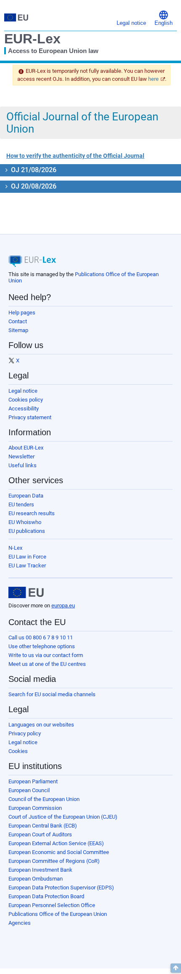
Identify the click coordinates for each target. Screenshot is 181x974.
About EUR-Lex (25, 447)
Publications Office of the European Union (57, 914)
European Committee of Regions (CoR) (54, 861)
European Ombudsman (35, 879)
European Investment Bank (40, 870)
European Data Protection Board (46, 896)
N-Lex (15, 548)
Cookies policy (25, 400)
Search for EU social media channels (52, 694)
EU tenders (21, 504)
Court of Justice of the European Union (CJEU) (62, 817)
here (153, 79)
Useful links (22, 465)
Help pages (21, 312)
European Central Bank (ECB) (42, 825)
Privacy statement (29, 417)
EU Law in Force (27, 557)
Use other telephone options (41, 646)
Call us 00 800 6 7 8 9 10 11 (40, 637)
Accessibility (23, 408)
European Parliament (33, 781)
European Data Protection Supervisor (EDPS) (61, 887)
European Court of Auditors (40, 834)
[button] (163, 17)
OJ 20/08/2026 (32, 186)
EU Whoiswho (24, 522)
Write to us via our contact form (45, 655)
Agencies (19, 923)
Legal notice (22, 391)
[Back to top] (175, 968)
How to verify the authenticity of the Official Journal (75, 155)
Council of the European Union (44, 799)
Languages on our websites (41, 724)
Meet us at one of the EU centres (47, 664)
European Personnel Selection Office (51, 905)
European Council (29, 790)
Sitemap (18, 330)
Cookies (18, 751)
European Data (25, 495)
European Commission (35, 808)
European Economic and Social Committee (58, 852)
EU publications (26, 531)
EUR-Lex (32, 38)
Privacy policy (24, 733)
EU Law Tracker (27, 565)
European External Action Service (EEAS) (56, 843)
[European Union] (26, 593)
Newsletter (21, 456)
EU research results (31, 513)
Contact (17, 321)
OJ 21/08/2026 (32, 170)
